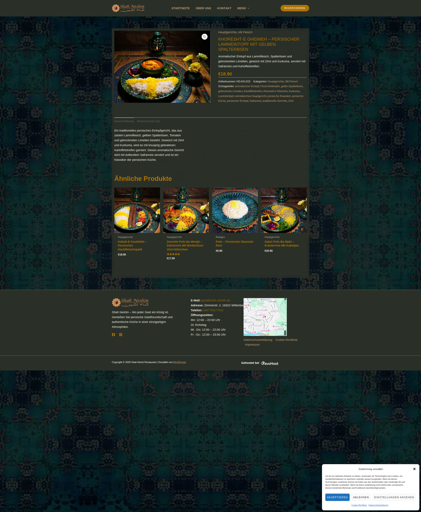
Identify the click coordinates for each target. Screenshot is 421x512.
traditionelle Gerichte (275, 100)
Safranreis (255, 100)
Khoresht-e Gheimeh (275, 91)
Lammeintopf (225, 96)
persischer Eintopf (237, 100)
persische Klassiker (279, 96)
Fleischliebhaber (270, 86)
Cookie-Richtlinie (359, 505)
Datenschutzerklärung (378, 505)
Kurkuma (294, 91)
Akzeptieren (337, 497)
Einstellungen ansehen (394, 497)
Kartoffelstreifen (253, 91)
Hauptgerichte (227, 32)
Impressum (252, 344)
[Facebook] (113, 334)
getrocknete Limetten (230, 91)
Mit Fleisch (245, 32)
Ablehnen (361, 497)
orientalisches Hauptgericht (251, 96)
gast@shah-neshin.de (215, 300)
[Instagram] (120, 334)
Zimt (290, 100)
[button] (414, 469)
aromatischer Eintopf (247, 86)
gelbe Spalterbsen (292, 86)
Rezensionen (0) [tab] (148, 121)
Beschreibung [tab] (124, 121)
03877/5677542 (213, 310)
